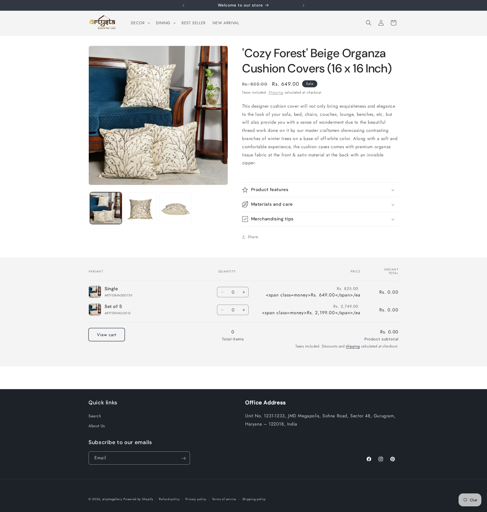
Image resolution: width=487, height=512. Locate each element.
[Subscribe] (183, 458)
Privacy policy (195, 499)
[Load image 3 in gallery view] (175, 208)
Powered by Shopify (138, 499)
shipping (353, 346)
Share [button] (253, 237)
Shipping (276, 92)
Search (94, 415)
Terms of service (224, 499)
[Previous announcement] (183, 5)
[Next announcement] (303, 5)
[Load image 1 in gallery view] (106, 208)
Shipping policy (254, 499)
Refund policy (169, 499)
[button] (139, 23)
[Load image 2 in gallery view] (140, 208)
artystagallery (112, 499)
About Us (96, 425)
